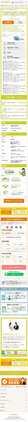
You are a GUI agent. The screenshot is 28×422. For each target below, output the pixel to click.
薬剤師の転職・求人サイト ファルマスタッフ (9, 5)
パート (7, 261)
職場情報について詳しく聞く (14, 201)
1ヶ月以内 (7, 244)
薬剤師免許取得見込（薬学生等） (14, 237)
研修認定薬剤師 (20, 233)
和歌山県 (22, 5)
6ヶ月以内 (7, 249)
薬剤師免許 (8, 233)
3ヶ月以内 (20, 244)
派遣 (20, 261)
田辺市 (26, 5)
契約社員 (20, 256)
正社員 (7, 256)
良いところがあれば (21, 249)
